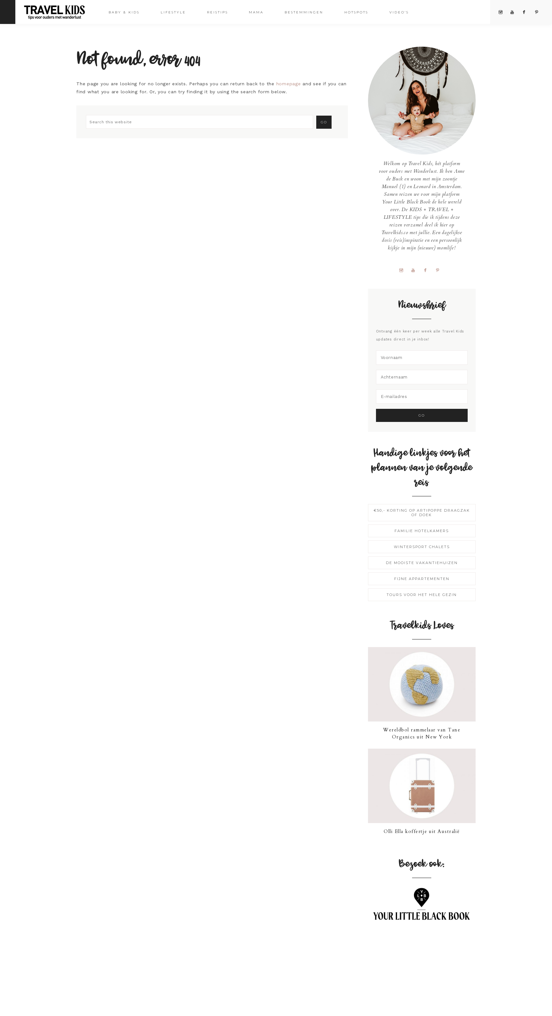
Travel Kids (60, 11)
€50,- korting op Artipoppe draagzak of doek (422, 512)
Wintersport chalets (422, 547)
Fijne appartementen (421, 579)
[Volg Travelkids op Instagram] (403, 269)
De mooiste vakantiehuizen (422, 563)
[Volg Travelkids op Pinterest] (440, 269)
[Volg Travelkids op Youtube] (415, 269)
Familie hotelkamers (422, 531)
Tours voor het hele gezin (422, 594)
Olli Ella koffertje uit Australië (422, 831)
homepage (288, 83)
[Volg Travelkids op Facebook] (427, 269)
